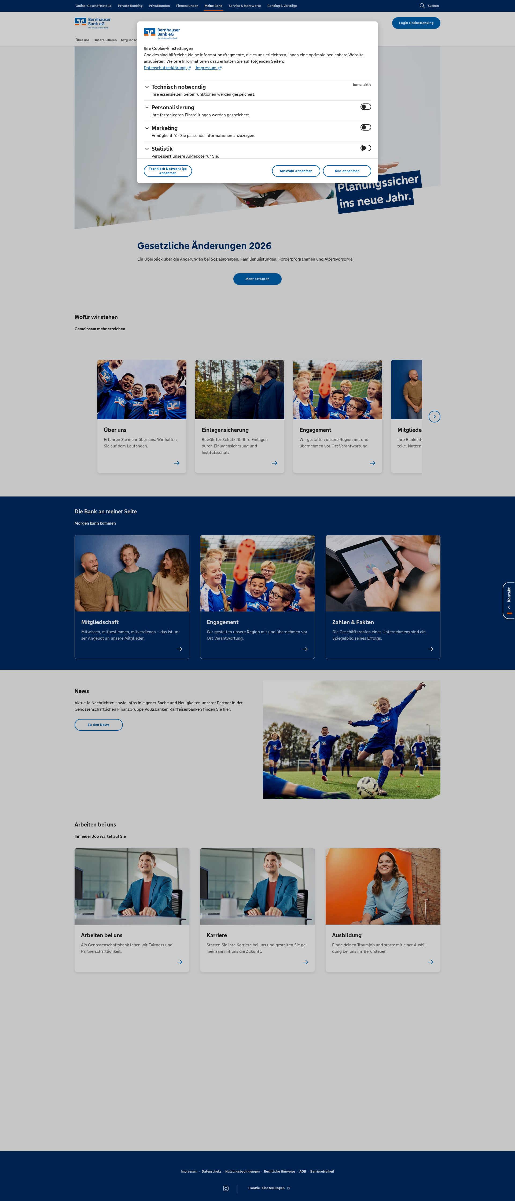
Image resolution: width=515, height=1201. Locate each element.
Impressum (206, 67)
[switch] (365, 106)
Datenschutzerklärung (165, 67)
